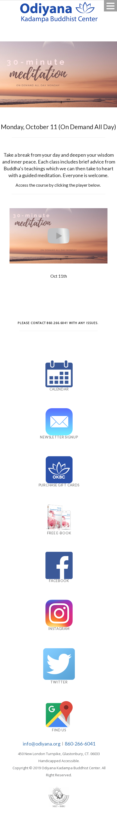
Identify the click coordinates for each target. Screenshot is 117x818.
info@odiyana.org (41, 744)
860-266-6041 (80, 744)
